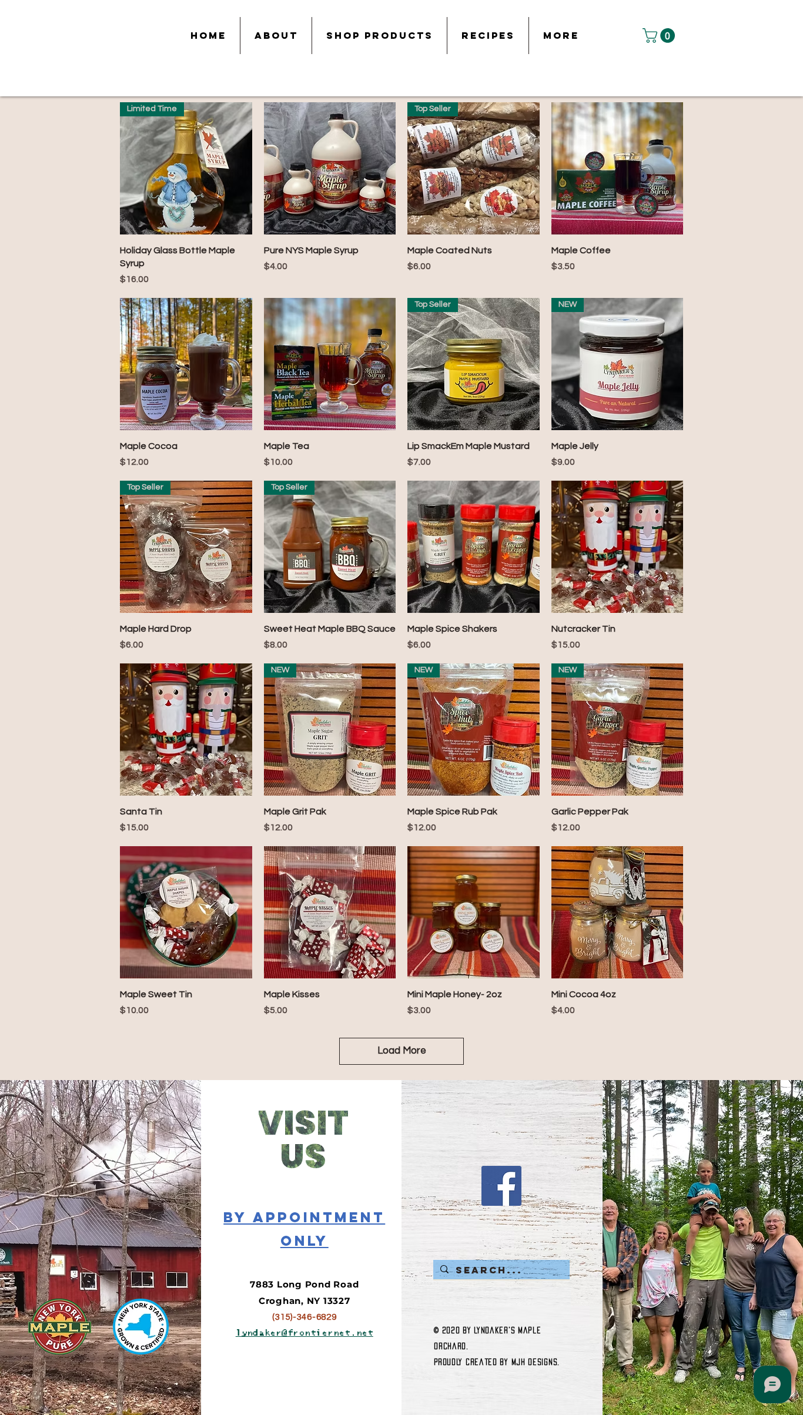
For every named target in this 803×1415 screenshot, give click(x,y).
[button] (660, 35)
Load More (401, 1050)
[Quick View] (330, 168)
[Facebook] (501, 1186)
